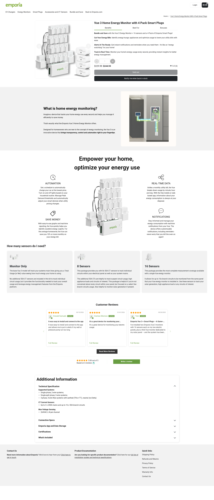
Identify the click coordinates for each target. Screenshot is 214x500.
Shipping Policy (148, 455)
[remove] (96, 61)
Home (166, 16)
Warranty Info (147, 472)
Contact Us (146, 476)
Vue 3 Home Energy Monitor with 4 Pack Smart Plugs (129, 22)
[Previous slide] (43, 331)
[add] (112, 61)
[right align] (88, 46)
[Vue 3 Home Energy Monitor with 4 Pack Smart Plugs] (64, 49)
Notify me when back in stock (135, 78)
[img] (53, 313)
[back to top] (205, 432)
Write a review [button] (126, 362)
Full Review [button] (52, 343)
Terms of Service (148, 468)
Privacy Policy (147, 463)
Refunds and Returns (150, 459)
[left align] (39, 46)
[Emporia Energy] (14, 5)
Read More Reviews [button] (107, 351)
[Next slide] (170, 331)
